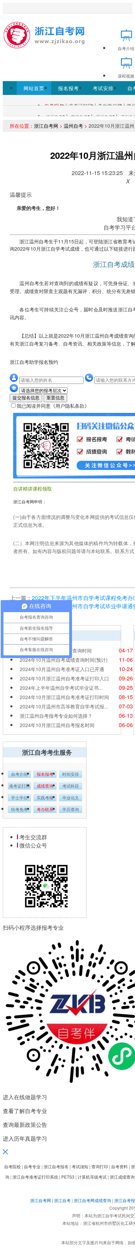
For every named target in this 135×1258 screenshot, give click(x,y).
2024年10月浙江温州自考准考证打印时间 (64, 697)
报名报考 (68, 88)
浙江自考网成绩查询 (92, 1200)
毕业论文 (70, 797)
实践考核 (45, 797)
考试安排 (103, 88)
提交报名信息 (25, 397)
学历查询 (70, 809)
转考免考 (19, 809)
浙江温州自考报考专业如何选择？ (56, 715)
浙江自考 (62, 1200)
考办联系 (45, 809)
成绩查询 (45, 786)
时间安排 (70, 774)
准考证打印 (19, 786)
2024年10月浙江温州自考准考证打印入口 (64, 678)
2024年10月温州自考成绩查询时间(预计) (64, 659)
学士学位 (19, 797)
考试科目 (70, 786)
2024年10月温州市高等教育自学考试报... (64, 706)
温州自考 (73, 125)
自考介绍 (19, 774)
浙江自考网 (46, 125)
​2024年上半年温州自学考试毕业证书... (61, 687)
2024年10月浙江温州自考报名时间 (57, 725)
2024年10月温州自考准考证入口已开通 (62, 669)
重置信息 (55, 397)
